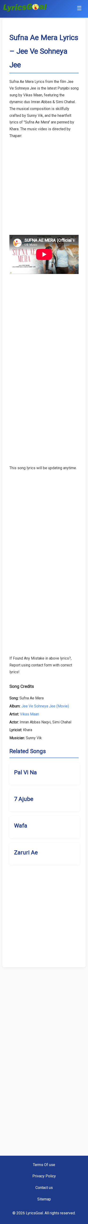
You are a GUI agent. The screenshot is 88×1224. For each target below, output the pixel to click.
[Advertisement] (44, 183)
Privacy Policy (44, 1176)
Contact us (44, 1187)
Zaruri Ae (26, 852)
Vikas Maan (29, 714)
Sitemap (44, 1199)
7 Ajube (23, 799)
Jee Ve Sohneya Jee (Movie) (45, 706)
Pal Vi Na (25, 772)
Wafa (20, 825)
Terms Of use (44, 1165)
